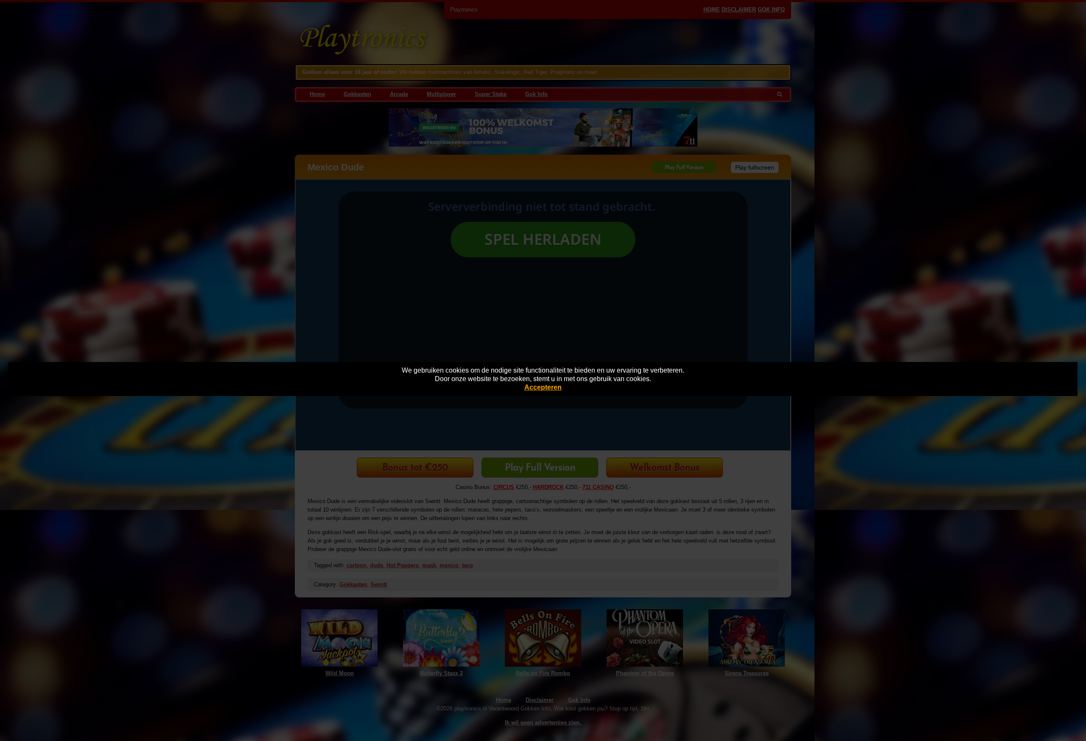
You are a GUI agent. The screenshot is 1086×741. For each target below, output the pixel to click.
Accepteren (543, 387)
